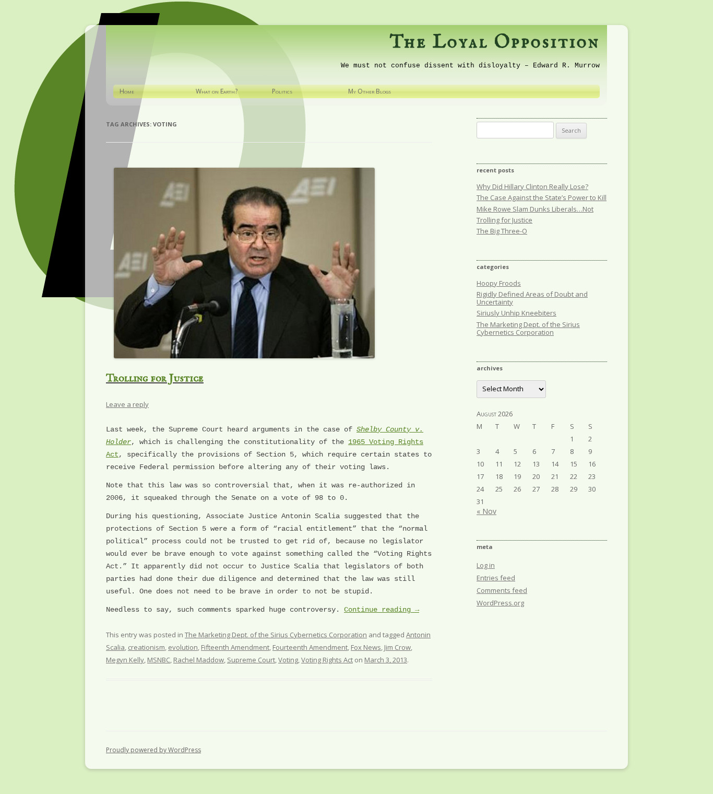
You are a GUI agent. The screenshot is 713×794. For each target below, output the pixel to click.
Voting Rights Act (327, 659)
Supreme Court (251, 659)
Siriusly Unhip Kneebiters (516, 313)
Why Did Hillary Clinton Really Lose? (532, 186)
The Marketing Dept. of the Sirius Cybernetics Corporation (276, 634)
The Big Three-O (502, 231)
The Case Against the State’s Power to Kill (542, 197)
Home (127, 91)
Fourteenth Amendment (310, 647)
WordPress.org (500, 603)
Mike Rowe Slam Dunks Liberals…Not (535, 209)
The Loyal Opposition (495, 42)
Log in (486, 565)
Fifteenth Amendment (235, 647)
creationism (146, 647)
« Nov (486, 511)
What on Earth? (216, 91)
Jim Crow (397, 647)
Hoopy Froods (499, 283)
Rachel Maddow (198, 659)
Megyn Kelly (125, 659)
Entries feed (496, 577)
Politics (282, 91)
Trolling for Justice (155, 378)
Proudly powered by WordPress (153, 749)
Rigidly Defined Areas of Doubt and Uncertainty (532, 298)
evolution (183, 647)
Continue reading (381, 609)
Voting (288, 659)
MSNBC (158, 659)
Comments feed (502, 590)
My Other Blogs (369, 91)
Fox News (366, 647)
